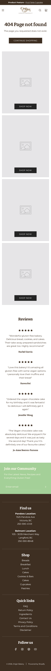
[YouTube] (35, 649)
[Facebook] (16, 649)
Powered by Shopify (36, 664)
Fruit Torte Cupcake (34, 2)
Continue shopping (25, 40)
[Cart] (46, 10)
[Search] (40, 10)
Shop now (25, 106)
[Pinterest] (29, 649)
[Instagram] (22, 649)
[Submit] (46, 487)
